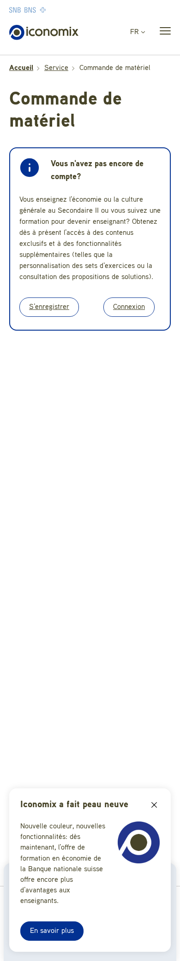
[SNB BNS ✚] (55, 9)
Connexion (129, 307)
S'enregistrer (49, 307)
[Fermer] (154, 804)
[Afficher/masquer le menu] (162, 32)
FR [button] (135, 32)
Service (56, 68)
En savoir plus (52, 931)
